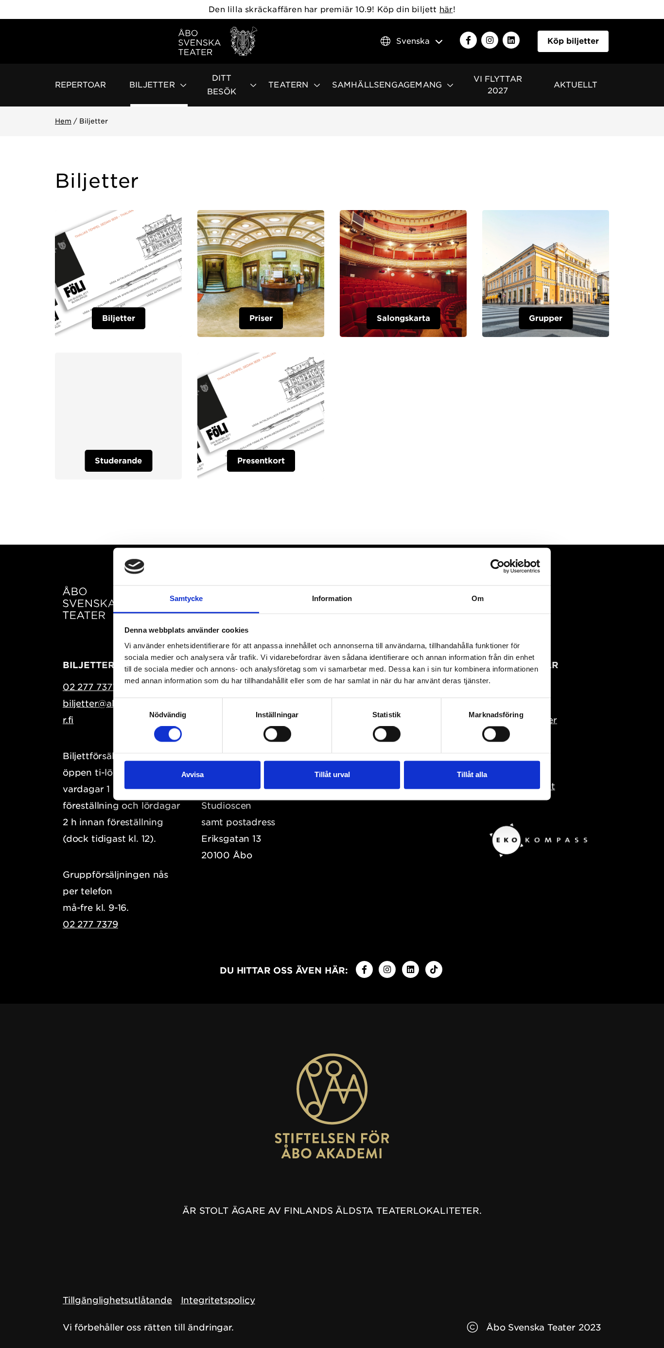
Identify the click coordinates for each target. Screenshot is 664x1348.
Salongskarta (403, 318)
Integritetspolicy (218, 1300)
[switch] (277, 734)
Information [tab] (332, 598)
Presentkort (261, 460)
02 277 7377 (90, 687)
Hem (63, 121)
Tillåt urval (332, 774)
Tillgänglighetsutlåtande (117, 1300)
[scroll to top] (636, 1320)
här (446, 9)
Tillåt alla (472, 774)
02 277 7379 (90, 924)
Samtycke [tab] (186, 598)
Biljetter (118, 318)
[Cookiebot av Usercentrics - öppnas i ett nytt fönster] (497, 566)
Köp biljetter (573, 41)
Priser (261, 318)
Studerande (118, 460)
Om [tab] (478, 598)
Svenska (413, 41)
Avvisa (192, 774)
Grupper (545, 318)
